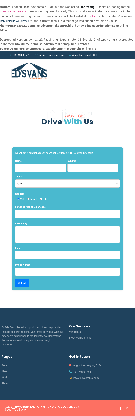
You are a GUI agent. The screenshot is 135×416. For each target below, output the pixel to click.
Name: (18, 161)
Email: (18, 248)
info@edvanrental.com (51, 55)
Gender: (19, 194)
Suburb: (72, 161)
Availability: (21, 223)
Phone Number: (23, 265)
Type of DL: (21, 176)
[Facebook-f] (120, 408)
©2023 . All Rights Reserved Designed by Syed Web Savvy (42, 408)
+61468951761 (22, 55)
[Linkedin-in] (127, 408)
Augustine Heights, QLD (85, 55)
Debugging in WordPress (14, 21)
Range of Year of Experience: (30, 207)
